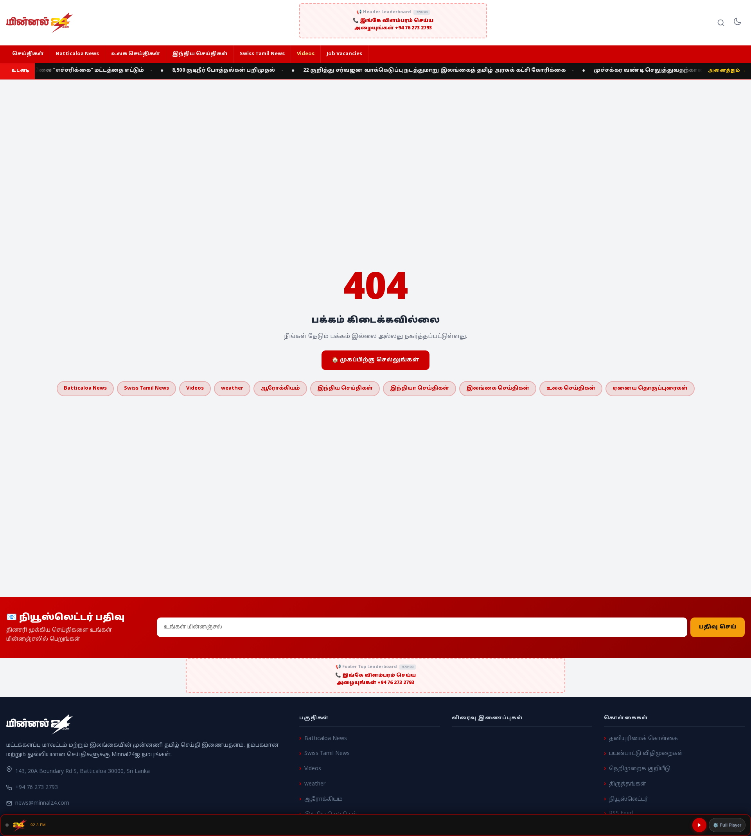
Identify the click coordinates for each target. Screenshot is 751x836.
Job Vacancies (344, 54)
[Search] (720, 22)
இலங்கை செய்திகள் (497, 388)
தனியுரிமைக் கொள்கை (643, 738)
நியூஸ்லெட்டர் (628, 799)
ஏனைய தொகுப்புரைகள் (650, 388)
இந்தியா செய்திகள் (419, 388)
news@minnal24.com (42, 803)
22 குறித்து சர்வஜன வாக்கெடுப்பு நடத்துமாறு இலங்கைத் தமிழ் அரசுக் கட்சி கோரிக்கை (426, 70)
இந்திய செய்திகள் (200, 54)
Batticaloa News (77, 54)
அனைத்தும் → (727, 70)
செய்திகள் (28, 54)
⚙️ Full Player (727, 825)
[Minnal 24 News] (39, 23)
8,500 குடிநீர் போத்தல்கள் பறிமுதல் (215, 70)
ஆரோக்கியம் (280, 388)
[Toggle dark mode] (737, 22)
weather (232, 388)
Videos (305, 54)
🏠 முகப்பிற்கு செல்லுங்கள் (375, 360)
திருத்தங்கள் (627, 784)
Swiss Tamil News (262, 54)
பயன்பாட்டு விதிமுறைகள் (646, 753)
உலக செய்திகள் (135, 54)
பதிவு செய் (717, 627)
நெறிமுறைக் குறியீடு (639, 769)
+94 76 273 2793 (36, 787)
